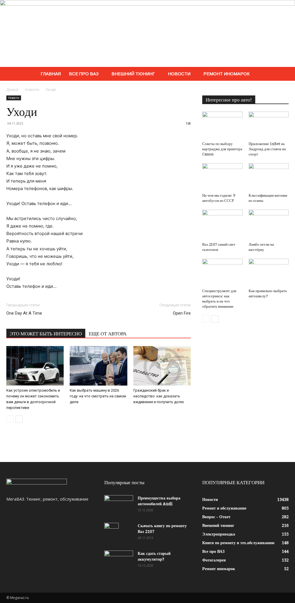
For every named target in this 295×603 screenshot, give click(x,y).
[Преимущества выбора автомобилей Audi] (118, 505)
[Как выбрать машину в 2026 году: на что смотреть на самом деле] (98, 366)
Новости (179, 73)
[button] (282, 74)
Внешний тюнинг (133, 73)
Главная (51, 73)
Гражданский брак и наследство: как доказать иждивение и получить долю (158, 396)
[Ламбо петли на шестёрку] (269, 225)
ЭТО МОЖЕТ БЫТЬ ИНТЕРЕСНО (46, 334)
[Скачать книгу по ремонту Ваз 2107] (111, 533)
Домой (12, 89)
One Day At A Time (24, 313)
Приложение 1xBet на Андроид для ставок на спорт (267, 149)
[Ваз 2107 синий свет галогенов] (222, 225)
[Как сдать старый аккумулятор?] (118, 561)
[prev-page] (10, 419)
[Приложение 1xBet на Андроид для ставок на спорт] (269, 125)
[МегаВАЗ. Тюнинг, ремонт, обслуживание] (147, 33)
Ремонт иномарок (226, 73)
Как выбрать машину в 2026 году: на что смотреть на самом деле (98, 396)
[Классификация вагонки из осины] (269, 177)
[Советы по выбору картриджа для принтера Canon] (222, 125)
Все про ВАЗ (84, 73)
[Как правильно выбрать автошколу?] (269, 272)
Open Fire (182, 313)
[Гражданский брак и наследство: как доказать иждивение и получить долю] (162, 366)
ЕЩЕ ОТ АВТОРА (107, 334)
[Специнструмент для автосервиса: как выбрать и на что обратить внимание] (222, 272)
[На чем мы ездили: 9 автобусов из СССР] (222, 177)
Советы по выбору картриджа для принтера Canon (222, 149)
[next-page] (19, 419)
